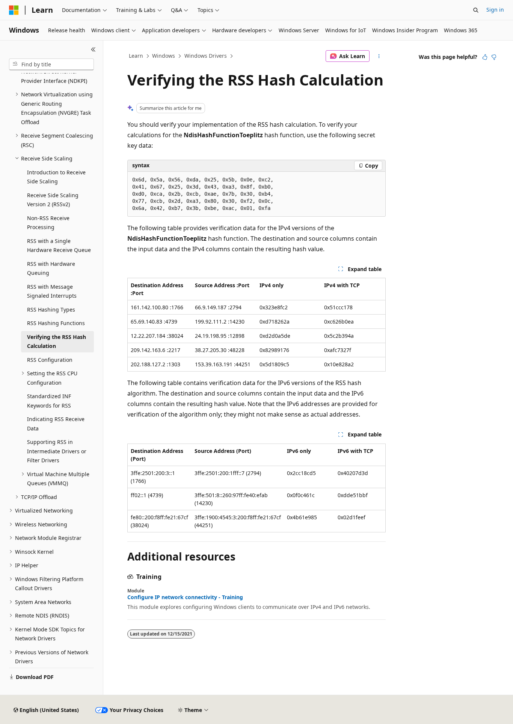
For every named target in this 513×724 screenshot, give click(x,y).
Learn (136, 55)
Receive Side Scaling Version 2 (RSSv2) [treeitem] (52, 200)
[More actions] (379, 56)
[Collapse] (93, 49)
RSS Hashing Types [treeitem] (51, 309)
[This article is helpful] (484, 56)
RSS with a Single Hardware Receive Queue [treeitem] (59, 245)
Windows (163, 55)
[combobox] (51, 64)
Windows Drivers (205, 55)
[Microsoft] (14, 10)
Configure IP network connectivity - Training (185, 597)
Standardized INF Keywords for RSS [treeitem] (49, 401)
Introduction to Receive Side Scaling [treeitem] (56, 177)
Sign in (495, 9)
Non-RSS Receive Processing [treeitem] (48, 222)
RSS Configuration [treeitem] (49, 359)
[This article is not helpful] (493, 56)
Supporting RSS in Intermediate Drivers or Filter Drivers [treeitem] (56, 451)
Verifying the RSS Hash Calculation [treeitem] (56, 341)
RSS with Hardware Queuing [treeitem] (51, 268)
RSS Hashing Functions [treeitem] (56, 323)
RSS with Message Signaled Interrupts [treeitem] (52, 291)
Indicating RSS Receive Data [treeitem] (55, 423)
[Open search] (475, 10)
